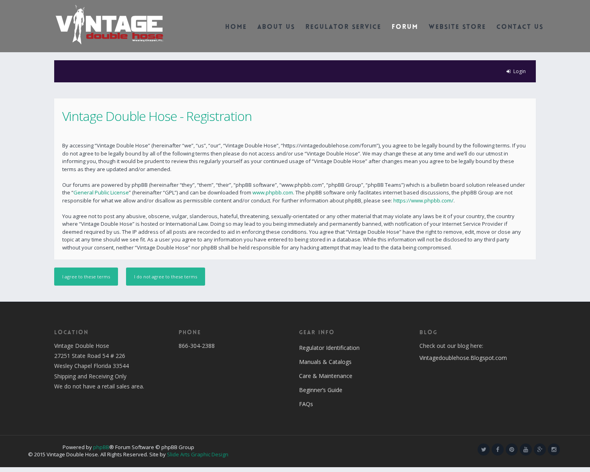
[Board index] (109, 24)
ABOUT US (276, 28)
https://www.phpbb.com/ (423, 200)
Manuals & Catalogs (325, 362)
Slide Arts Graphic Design (197, 454)
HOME (236, 28)
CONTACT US (519, 28)
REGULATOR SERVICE (343, 28)
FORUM (405, 28)
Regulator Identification (329, 347)
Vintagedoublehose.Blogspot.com (463, 358)
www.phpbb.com (272, 192)
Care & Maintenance (325, 376)
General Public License (101, 192)
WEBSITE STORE (457, 28)
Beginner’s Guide (320, 390)
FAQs (306, 404)
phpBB (101, 447)
